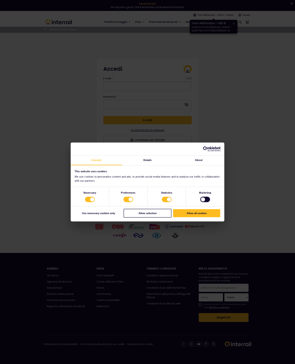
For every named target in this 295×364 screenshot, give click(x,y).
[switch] (128, 199)
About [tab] (198, 160)
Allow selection (147, 213)
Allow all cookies (197, 213)
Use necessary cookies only (98, 213)
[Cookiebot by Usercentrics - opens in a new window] (206, 148)
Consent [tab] (96, 160)
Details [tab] (147, 160)
